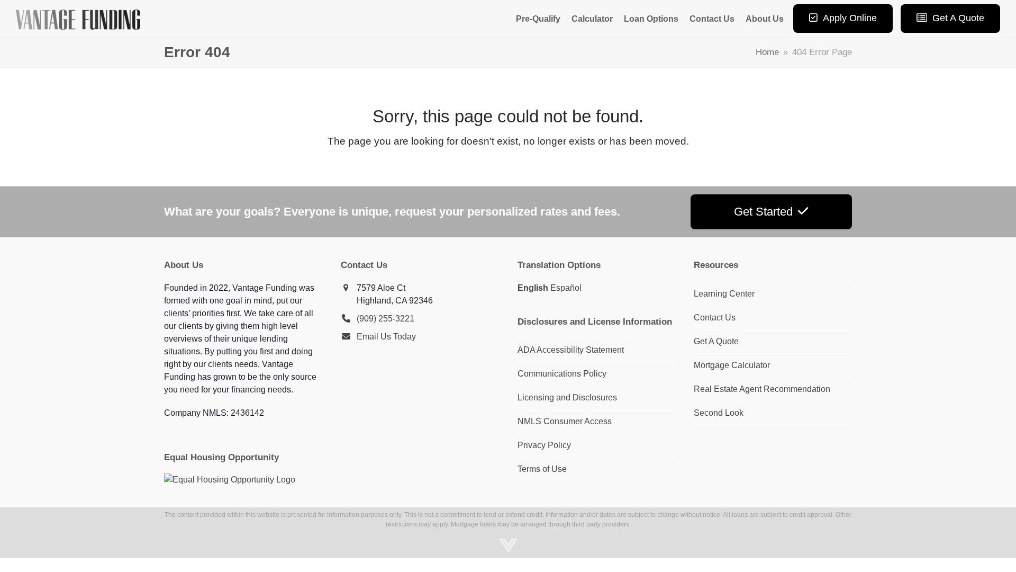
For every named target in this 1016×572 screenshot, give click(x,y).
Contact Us (715, 317)
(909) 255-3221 (385, 318)
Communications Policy (562, 373)
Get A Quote (716, 341)
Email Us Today (386, 336)
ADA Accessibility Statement (571, 349)
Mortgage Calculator (732, 365)
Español (566, 287)
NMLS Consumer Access (565, 421)
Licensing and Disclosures (567, 397)
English (533, 287)
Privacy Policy (544, 445)
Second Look (718, 412)
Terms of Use (542, 468)
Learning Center (724, 293)
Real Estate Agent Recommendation (762, 389)
